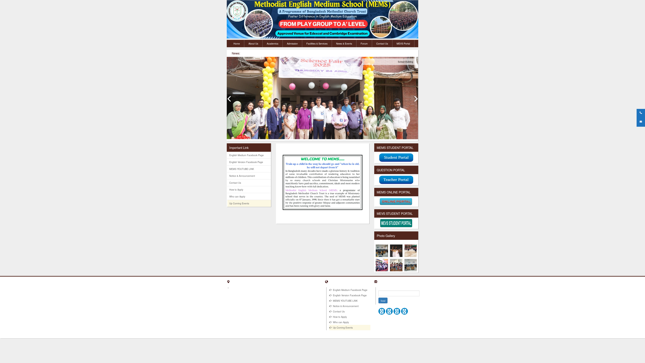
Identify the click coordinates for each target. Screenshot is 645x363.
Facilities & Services (317, 43)
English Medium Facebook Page (246, 155)
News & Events (344, 43)
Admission (292, 43)
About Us (253, 43)
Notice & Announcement (242, 175)
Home (236, 43)
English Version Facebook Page (246, 162)
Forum (364, 43)
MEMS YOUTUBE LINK (241, 169)
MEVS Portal (403, 43)
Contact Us (382, 43)
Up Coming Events (239, 203)
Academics (272, 43)
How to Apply (236, 189)
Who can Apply (237, 196)
